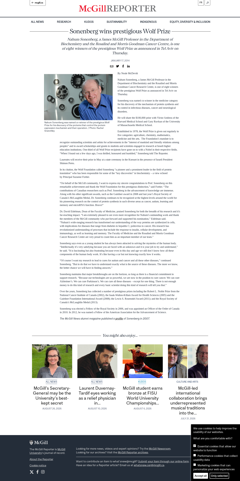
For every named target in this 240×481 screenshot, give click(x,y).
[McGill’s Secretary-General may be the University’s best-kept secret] (52, 361)
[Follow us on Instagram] (43, 472)
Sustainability (117, 21)
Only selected (219, 475)
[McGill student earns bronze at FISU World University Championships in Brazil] (143, 361)
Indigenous (148, 21)
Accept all (201, 475)
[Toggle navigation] (159, 9)
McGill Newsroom (159, 448)
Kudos (89, 21)
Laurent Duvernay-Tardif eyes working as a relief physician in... (97, 395)
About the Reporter (41, 459)
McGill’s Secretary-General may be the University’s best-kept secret (52, 395)
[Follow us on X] (32, 472)
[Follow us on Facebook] (37, 472)
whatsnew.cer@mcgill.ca (149, 465)
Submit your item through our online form (163, 461)
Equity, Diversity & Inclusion (190, 21)
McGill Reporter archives (133, 452)
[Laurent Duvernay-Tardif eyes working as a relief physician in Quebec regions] (97, 361)
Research (64, 21)
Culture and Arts (187, 381)
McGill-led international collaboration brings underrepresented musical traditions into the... (188, 400)
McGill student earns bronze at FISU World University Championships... (142, 395)
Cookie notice (38, 465)
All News (37, 21)
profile (119, 318)
